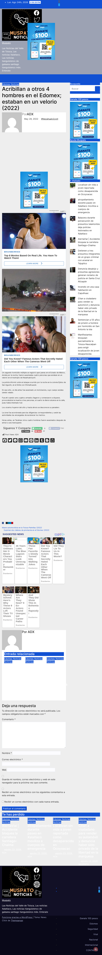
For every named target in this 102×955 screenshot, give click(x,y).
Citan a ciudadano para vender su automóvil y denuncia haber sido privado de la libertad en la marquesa (88, 841)
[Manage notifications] (96, 949)
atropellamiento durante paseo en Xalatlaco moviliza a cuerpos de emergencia (37, 676)
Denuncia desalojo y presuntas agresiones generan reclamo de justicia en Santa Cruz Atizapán (89, 275)
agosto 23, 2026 (13, 849)
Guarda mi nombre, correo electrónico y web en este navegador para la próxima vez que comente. (28, 781)
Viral (95, 934)
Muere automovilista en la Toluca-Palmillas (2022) (22, 528)
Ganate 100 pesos (89, 918)
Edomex (6, 84)
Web (4, 769)
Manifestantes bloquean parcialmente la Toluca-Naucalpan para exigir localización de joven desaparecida (88, 344)
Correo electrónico (12, 759)
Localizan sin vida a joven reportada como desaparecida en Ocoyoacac (57, 678)
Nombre (7, 753)
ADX (30, 114)
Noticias (15, 84)
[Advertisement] (28, 152)
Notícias (8, 662)
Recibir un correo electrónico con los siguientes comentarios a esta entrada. (33, 794)
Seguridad (93, 929)
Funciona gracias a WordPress (17, 917)
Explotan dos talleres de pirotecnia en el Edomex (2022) (26, 530)
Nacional (93, 939)
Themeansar (17, 920)
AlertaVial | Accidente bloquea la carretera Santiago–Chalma (12, 674)
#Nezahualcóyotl (49, 119)
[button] (89, 78)
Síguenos (75, 92)
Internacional (91, 945)
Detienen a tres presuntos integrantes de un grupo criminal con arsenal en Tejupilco (89, 257)
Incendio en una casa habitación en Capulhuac (88, 289)
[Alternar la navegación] (95, 78)
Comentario (9, 719)
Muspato (6, 43)
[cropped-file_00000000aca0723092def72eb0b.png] (34, 228)
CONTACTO (92, 950)
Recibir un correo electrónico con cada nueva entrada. (31, 801)
